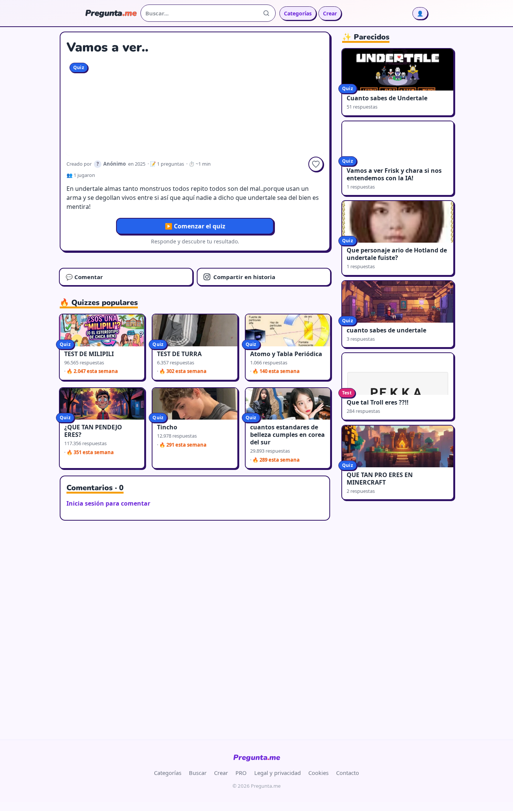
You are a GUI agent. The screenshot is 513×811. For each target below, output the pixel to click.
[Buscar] (266, 13)
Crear (330, 13)
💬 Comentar (84, 277)
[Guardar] (315, 164)
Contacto (347, 772)
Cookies (318, 772)
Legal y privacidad (277, 772)
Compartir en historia (244, 277)
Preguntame (256, 757)
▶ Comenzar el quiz (195, 226)
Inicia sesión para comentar (108, 503)
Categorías (298, 13)
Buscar (198, 772)
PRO (241, 772)
